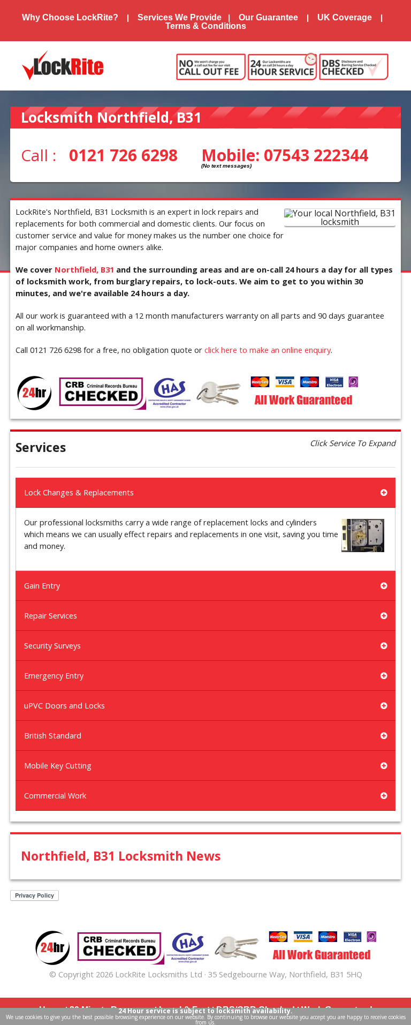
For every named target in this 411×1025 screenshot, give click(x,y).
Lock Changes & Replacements (79, 492)
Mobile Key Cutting (58, 765)
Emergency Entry (53, 675)
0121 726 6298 (123, 155)
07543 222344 (316, 155)
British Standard (52, 735)
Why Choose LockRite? (70, 17)
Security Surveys (52, 645)
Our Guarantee (268, 17)
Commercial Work (55, 795)
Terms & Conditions (205, 26)
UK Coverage (344, 17)
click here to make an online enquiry (267, 349)
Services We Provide (180, 17)
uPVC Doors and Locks (64, 705)
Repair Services (50, 616)
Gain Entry (42, 586)
